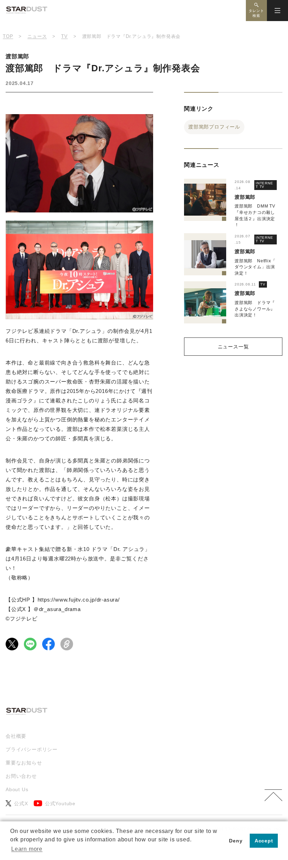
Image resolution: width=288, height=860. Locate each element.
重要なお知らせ (24, 762)
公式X (21, 803)
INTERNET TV (264, 185)
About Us (17, 789)
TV (263, 284)
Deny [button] (235, 840)
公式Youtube (60, 803)
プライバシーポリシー (32, 749)
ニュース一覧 (233, 346)
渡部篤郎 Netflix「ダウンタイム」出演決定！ (255, 267)
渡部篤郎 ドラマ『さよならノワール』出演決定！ (255, 308)
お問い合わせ (21, 776)
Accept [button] (264, 840)
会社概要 (16, 736)
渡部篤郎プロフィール (214, 127)
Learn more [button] (26, 849)
